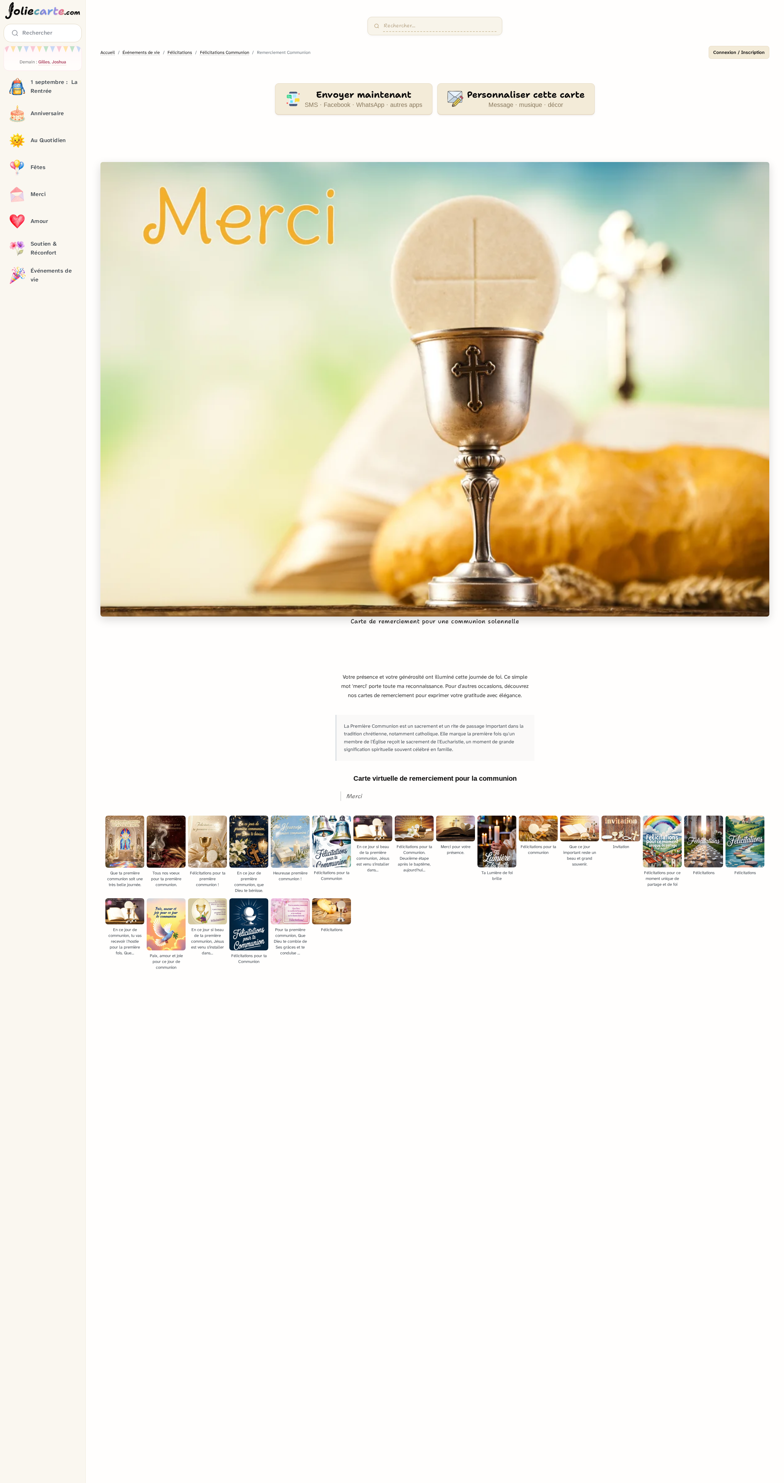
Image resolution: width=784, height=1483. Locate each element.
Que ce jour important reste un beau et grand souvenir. (579, 855)
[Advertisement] (434, 142)
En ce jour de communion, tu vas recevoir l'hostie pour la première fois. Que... (124, 941)
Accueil (107, 52)
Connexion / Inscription (739, 52)
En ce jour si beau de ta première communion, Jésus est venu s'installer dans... (372, 858)
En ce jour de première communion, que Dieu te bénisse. (249, 881)
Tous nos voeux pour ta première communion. (166, 878)
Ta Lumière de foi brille (497, 875)
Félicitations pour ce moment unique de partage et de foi (662, 878)
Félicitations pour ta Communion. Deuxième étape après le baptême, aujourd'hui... (414, 858)
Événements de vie (141, 52)
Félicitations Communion (224, 52)
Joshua (59, 62)
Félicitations (180, 52)
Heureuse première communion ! (290, 875)
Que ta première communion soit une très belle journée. (125, 878)
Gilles (44, 62)
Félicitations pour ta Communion (331, 875)
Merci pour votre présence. (455, 849)
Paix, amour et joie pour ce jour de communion (166, 961)
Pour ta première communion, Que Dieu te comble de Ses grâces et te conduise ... (290, 941)
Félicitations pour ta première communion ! (207, 878)
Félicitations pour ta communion (538, 849)
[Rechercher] (376, 26)
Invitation (621, 846)
